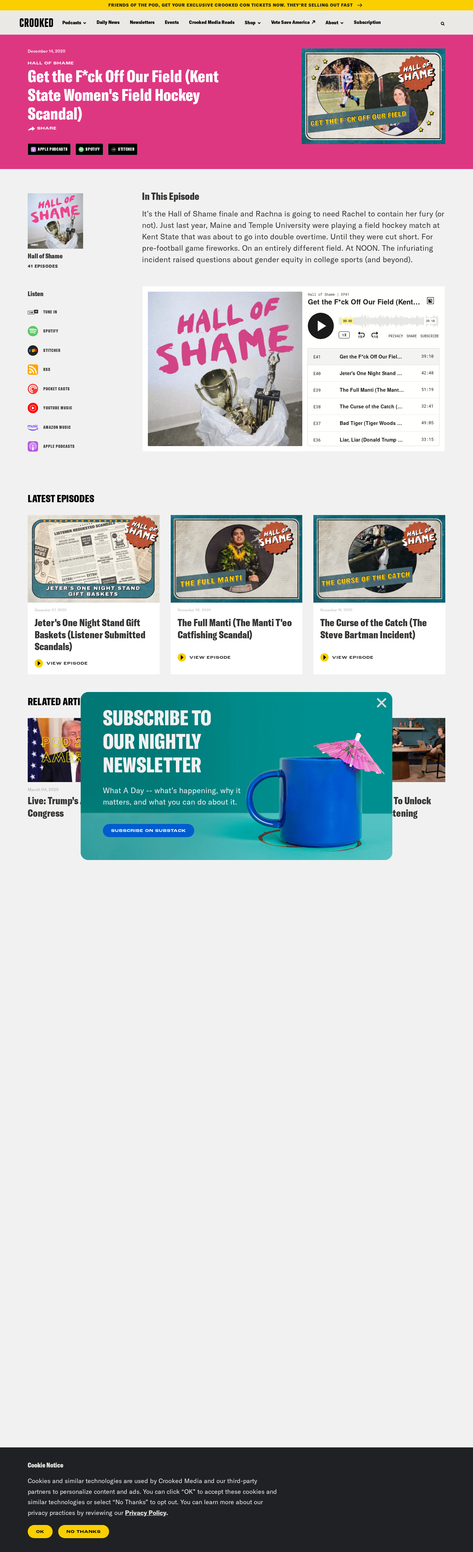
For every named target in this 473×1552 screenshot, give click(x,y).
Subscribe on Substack (148, 831)
